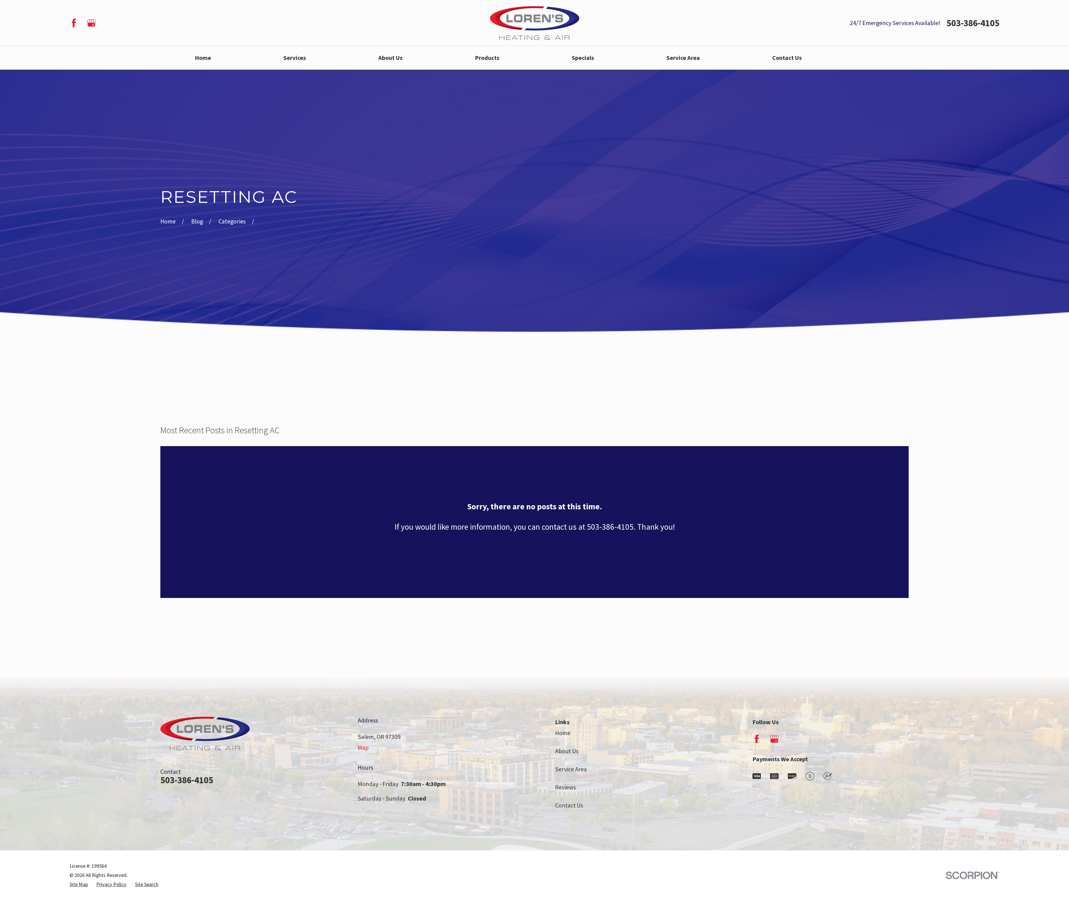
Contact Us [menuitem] (787, 58)
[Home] (534, 23)
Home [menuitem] (203, 58)
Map (363, 747)
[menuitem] (79, 884)
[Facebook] (74, 23)
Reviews (565, 787)
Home (562, 733)
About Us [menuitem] (390, 58)
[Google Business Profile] (91, 23)
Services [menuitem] (294, 58)
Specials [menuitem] (583, 58)
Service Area (571, 769)
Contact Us (569, 805)
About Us (566, 751)
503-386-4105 (973, 23)
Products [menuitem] (487, 58)
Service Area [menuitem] (683, 58)
